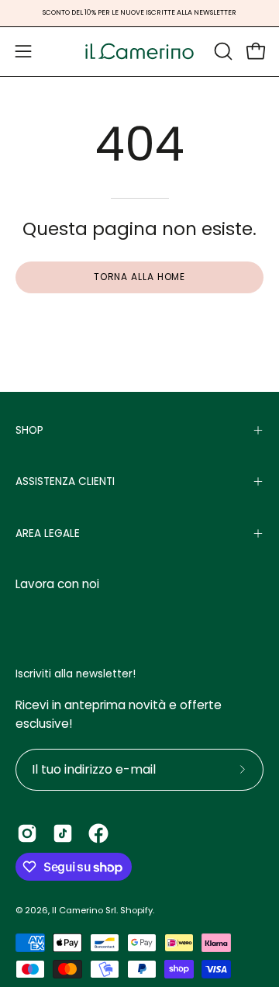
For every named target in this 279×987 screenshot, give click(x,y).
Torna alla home (140, 276)
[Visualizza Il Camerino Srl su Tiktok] (62, 833)
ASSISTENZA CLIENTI (65, 481)
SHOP (29, 430)
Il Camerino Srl (84, 910)
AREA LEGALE (48, 533)
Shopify (136, 910)
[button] (221, 51)
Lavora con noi (57, 584)
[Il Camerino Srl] (139, 51)
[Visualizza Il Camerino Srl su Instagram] (27, 833)
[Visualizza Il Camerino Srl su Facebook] (98, 833)
